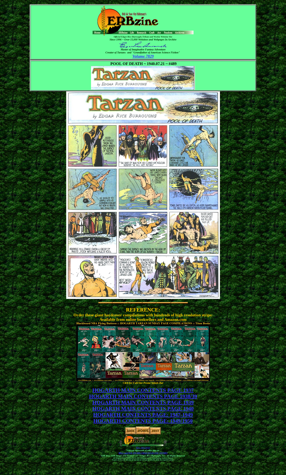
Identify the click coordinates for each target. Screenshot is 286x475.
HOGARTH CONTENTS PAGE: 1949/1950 (143, 421)
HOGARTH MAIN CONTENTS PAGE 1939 (143, 402)
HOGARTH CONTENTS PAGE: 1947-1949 (143, 415)
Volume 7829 (143, 56)
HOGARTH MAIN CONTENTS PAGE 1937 (143, 390)
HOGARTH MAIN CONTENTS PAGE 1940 (143, 409)
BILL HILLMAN (143, 447)
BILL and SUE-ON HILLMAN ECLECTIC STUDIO (143, 453)
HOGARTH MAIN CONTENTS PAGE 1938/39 (143, 396)
